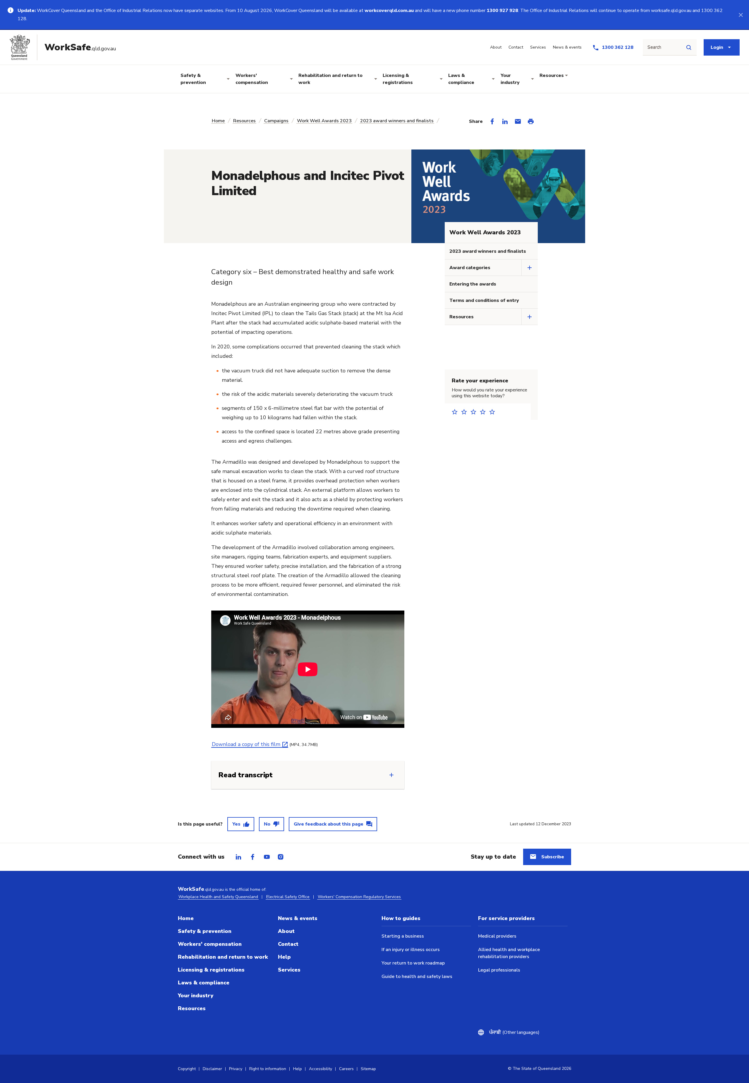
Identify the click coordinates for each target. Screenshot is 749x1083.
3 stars (475, 412)
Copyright (187, 1069)
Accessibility (320, 1069)
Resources (552, 75)
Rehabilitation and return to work (330, 79)
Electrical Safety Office (288, 897)
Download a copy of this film (246, 744)
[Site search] (689, 47)
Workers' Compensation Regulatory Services (359, 897)
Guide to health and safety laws (417, 976)
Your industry (510, 79)
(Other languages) (517, 1032)
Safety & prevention (193, 79)
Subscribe (552, 857)
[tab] (238, 857)
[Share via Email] (518, 121)
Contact (288, 944)
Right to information (267, 1069)
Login (717, 47)
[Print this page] (531, 121)
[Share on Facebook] (492, 121)
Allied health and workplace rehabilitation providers (509, 953)
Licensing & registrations (398, 79)
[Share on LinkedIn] (505, 121)
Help (284, 956)
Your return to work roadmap (413, 963)
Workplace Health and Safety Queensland (218, 897)
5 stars (494, 412)
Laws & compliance (461, 79)
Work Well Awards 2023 (324, 121)
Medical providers (497, 936)
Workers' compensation (252, 79)
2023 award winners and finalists (397, 121)
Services (289, 969)
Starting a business (403, 936)
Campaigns (276, 121)
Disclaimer (212, 1069)
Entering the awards (472, 284)
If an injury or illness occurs (411, 949)
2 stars (465, 412)
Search (654, 47)
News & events (297, 918)
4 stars (484, 412)
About (286, 931)
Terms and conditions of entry (484, 300)
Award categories (469, 267)
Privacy (235, 1069)
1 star (456, 412)
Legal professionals (499, 970)
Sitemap (368, 1069)
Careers (346, 1069)
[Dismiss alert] (741, 14)
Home (218, 121)
